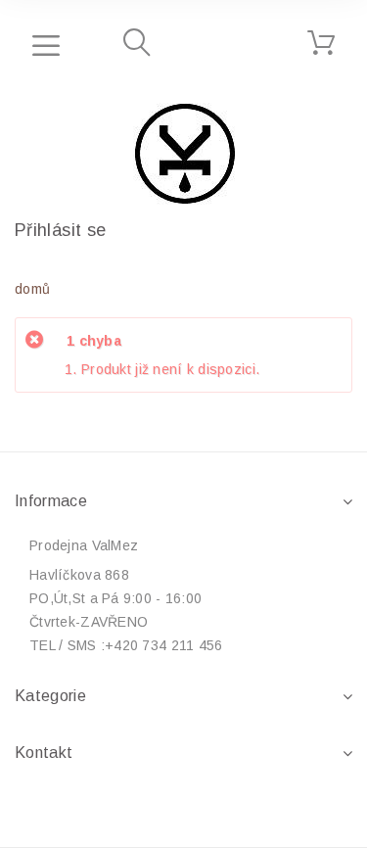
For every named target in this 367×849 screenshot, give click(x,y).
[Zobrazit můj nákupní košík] (321, 43)
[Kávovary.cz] (184, 153)
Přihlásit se (60, 230)
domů (32, 289)
